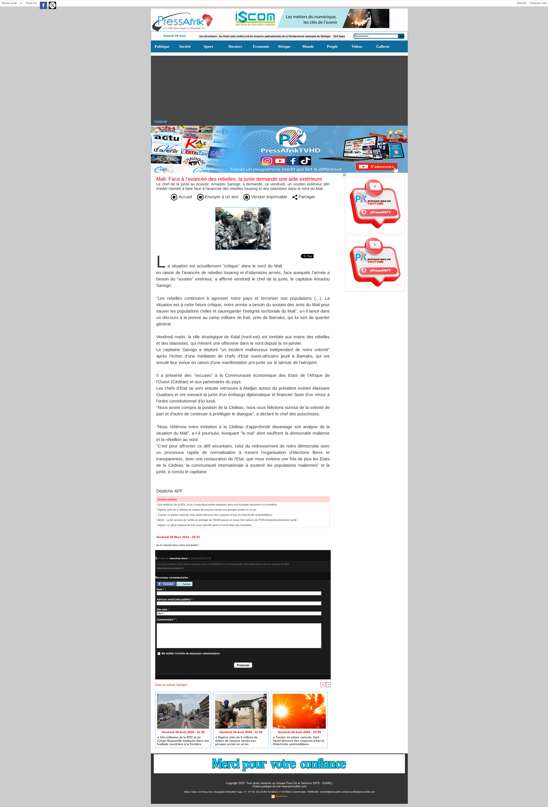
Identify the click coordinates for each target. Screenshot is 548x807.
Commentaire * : (167, 619)
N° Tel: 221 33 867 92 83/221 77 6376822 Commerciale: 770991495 (283, 792)
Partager (306, 196)
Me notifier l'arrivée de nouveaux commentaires (191, 653)
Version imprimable (268, 196)
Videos (356, 46)
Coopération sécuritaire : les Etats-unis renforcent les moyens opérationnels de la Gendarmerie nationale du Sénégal (232, 36)
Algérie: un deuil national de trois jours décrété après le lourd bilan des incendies (205, 525)
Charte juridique (262, 786)
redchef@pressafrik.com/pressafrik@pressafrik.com (347, 792)
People (332, 46)
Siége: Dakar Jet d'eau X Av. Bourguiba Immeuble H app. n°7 (215, 792)
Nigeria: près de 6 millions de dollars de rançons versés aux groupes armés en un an (207, 509)
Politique (162, 46)
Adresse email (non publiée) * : (175, 599)
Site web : (162, 609)
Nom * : (161, 589)
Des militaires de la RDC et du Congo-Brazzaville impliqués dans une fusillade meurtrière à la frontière (217, 504)
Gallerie (382, 46)
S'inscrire (521, 3)
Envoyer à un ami (221, 196)
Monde (308, 46)
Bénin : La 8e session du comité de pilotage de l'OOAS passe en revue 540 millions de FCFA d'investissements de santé (227, 520)
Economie (261, 46)
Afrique (284, 46)
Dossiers (235, 46)
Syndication (281, 796)
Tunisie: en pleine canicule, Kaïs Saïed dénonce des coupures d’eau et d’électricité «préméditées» (215, 514)
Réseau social (9, 3)
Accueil (184, 196)
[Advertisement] (281, 86)
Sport (208, 46)
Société (185, 46)
